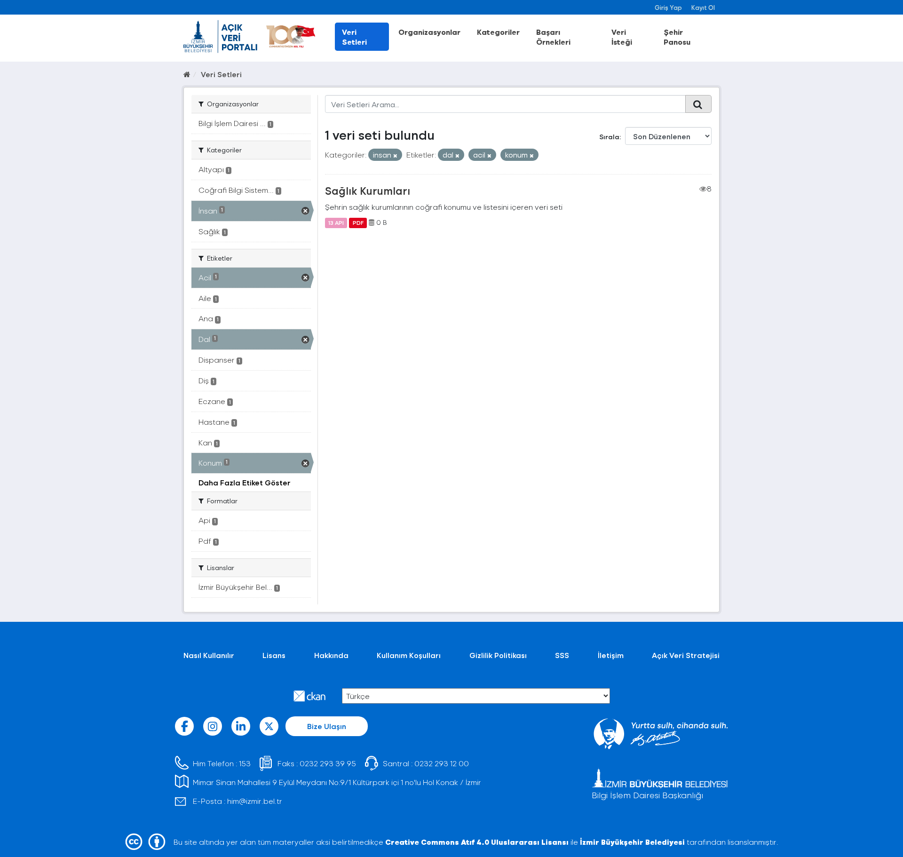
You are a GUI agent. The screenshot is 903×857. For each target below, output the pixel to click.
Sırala (609, 136)
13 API (336, 222)
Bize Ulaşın (326, 726)
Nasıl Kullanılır (208, 655)
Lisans (273, 655)
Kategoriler (498, 32)
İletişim (611, 655)
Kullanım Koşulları (409, 655)
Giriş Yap (668, 7)
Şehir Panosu (677, 37)
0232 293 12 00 (441, 763)
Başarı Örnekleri (553, 37)
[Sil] (395, 155)
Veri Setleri (354, 37)
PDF (358, 222)
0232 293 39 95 (328, 763)
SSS (562, 655)
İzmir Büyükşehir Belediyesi (632, 842)
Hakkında (331, 655)
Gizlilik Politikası (498, 655)
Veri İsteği (621, 37)
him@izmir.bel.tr (254, 801)
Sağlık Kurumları (367, 190)
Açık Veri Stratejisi (686, 655)
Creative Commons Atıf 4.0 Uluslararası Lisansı (477, 842)
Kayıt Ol (703, 7)
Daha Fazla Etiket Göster (244, 482)
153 (245, 763)
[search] (698, 104)
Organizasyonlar (429, 32)
